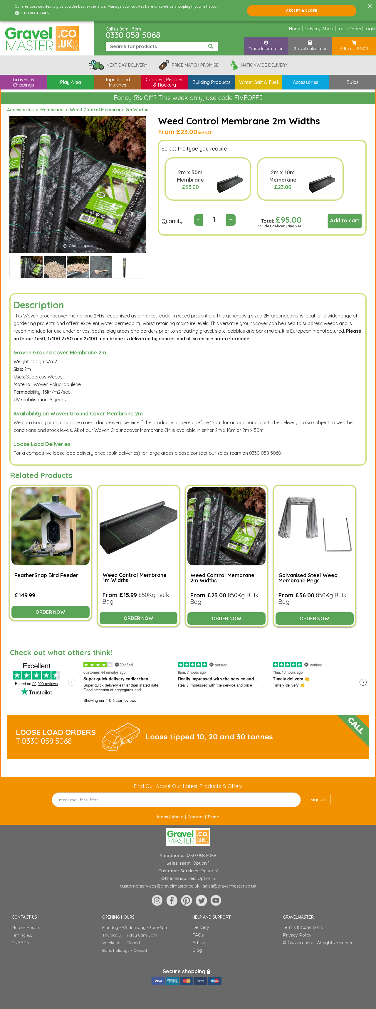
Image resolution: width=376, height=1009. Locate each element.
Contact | (197, 816)
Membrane (51, 109)
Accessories (20, 109)
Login (369, 28)
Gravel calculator (310, 48)
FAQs (198, 935)
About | (179, 816)
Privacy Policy (297, 935)
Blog (197, 950)
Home (295, 28)
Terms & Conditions (303, 927)
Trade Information (266, 48)
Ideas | (164, 816)
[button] (116, 13)
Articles (199, 942)
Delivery (311, 28)
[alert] (188, 10)
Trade (213, 816)
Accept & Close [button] (301, 10)
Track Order (349, 28)
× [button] (369, 6)
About (328, 28)
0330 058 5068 (133, 35)
